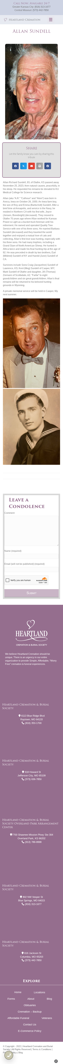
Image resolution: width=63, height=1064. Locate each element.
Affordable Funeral (18, 1018)
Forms (11, 998)
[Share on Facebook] (15, 166)
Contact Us (29, 1024)
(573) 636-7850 (32, 779)
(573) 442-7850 (41, 10)
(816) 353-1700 (32, 723)
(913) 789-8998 (32, 842)
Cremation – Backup (30, 1011)
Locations (39, 992)
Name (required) (12, 551)
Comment (9, 513)
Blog (49, 998)
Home (17, 992)
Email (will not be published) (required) (24, 564)
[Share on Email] (31, 166)
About (30, 998)
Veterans (47, 1018)
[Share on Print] (39, 166)
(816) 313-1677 (43, 7)
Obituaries (30, 1005)
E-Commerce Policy (29, 1031)
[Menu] (50, 19)
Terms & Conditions (42, 1049)
